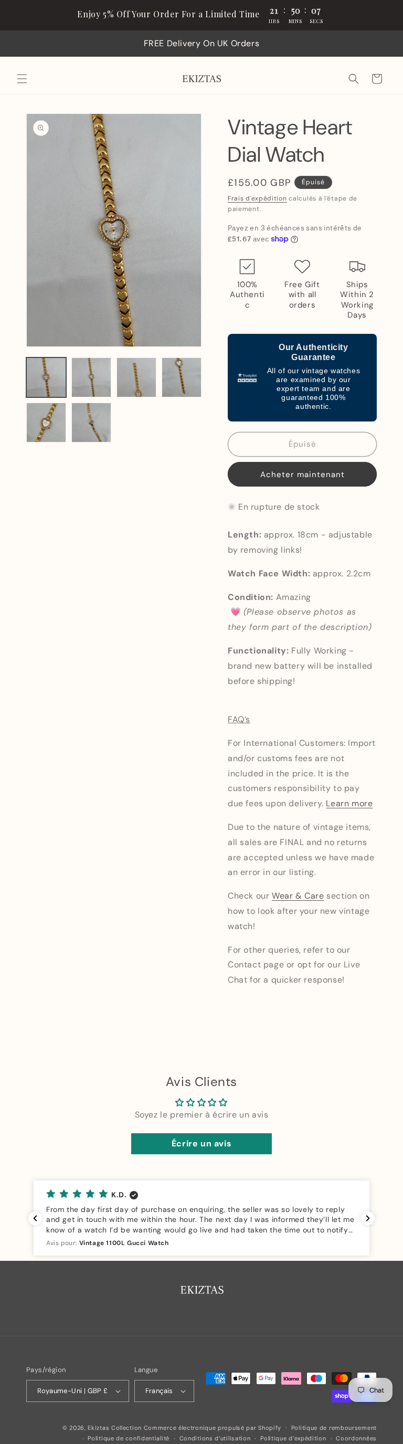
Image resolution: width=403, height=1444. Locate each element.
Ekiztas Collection (115, 1427)
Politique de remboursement (334, 1427)
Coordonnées (356, 1438)
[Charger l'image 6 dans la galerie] (91, 422)
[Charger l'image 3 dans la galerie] (136, 377)
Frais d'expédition (257, 198)
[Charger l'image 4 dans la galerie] (182, 377)
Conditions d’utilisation (215, 1438)
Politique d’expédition (293, 1438)
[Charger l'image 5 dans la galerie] (46, 422)
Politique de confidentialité (128, 1438)
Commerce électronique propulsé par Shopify (212, 1427)
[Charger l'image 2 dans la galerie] (91, 377)
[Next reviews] (368, 1218)
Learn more (349, 803)
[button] (22, 78)
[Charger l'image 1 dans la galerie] (46, 377)
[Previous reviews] (35, 1218)
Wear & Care (298, 895)
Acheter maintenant (302, 474)
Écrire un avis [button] (201, 1143)
